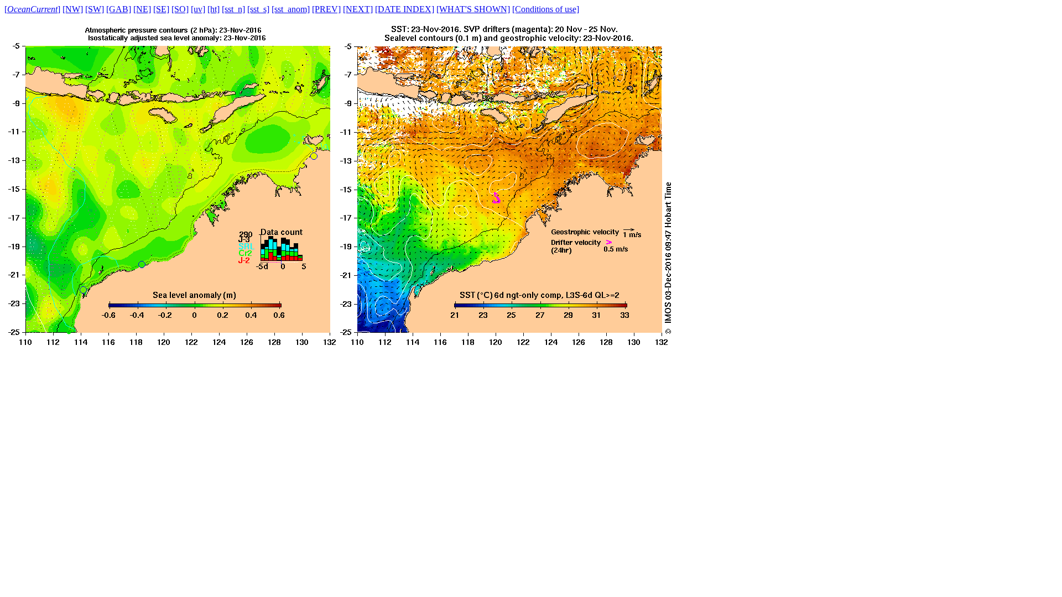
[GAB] (118, 9)
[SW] (94, 9)
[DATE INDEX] (404, 9)
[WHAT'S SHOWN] (473, 9)
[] (32, 9)
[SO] (180, 9)
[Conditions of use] (545, 9)
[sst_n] (233, 9)
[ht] (213, 9)
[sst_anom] (291, 9)
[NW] (73, 9)
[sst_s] (258, 9)
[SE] (161, 9)
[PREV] (326, 9)
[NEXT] (358, 9)
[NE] (142, 9)
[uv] (198, 9)
